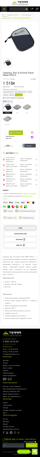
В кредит (29, 146)
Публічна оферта (8, 373)
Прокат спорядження (9, 375)
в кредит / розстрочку (29, 193)
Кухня (5, 413)
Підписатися (32, 445)
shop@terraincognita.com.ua (12, 354)
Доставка (6, 360)
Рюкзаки (5, 408)
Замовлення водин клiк (10, 137)
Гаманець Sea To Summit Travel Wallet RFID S (16, 18)
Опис (21, 228)
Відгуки (20, 245)
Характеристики (20, 234)
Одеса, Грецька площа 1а (11, 394)
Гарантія (5, 370)
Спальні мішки (7, 405)
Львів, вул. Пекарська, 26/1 (11, 391)
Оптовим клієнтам (8, 426)
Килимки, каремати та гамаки (12, 410)
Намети (5, 403)
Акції (7, 368)
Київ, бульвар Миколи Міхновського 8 (15, 389)
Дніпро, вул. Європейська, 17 (12, 396)
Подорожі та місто (12, 14)
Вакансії (5, 424)
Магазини (6, 421)
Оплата (5, 363)
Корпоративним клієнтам (11, 429)
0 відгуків (12, 79)
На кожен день (26, 14)
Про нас (5, 419)
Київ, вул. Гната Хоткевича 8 (12, 386)
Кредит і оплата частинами (11, 365)
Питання (20, 239)
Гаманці (4, 16)
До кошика (17, 133)
